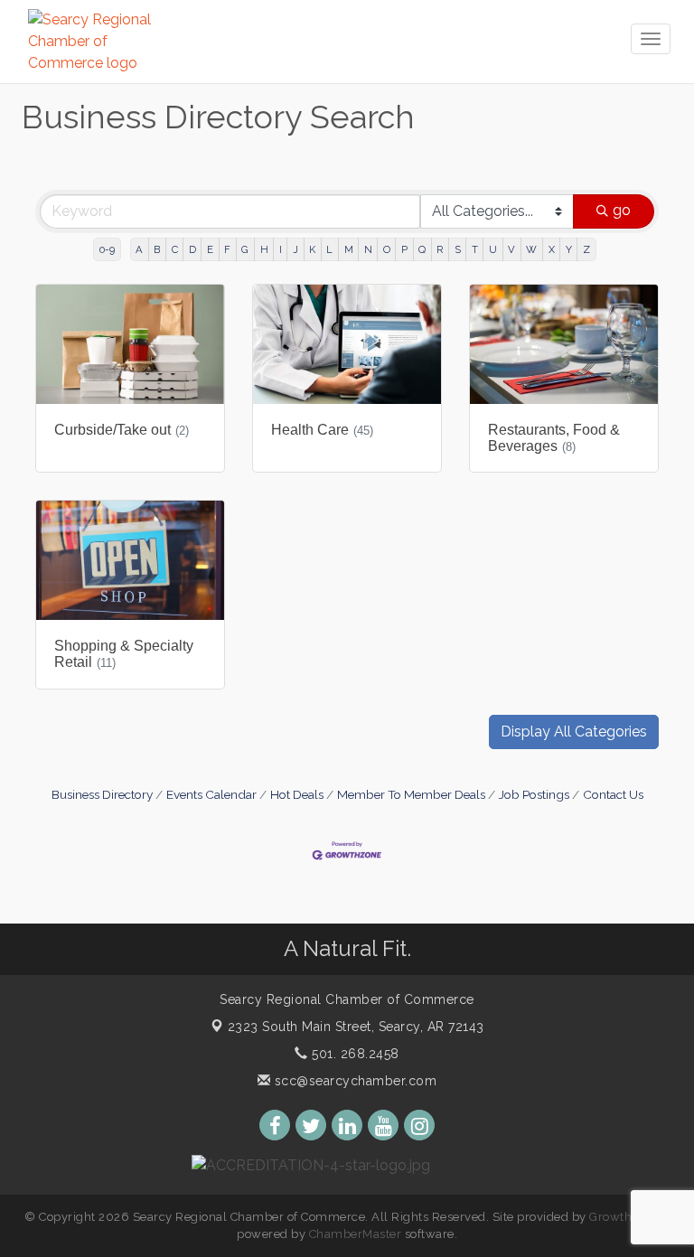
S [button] (458, 249)
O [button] (386, 249)
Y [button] (569, 249)
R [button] (439, 249)
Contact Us (613, 794)
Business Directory (102, 794)
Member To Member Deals (411, 794)
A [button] (139, 249)
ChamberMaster (355, 1234)
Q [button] (422, 249)
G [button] (245, 249)
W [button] (531, 249)
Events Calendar (211, 794)
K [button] (312, 249)
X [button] (552, 249)
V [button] (511, 249)
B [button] (157, 249)
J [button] (295, 249)
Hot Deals (297, 794)
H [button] (264, 249)
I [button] (280, 249)
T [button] (475, 249)
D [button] (192, 249)
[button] (574, 732)
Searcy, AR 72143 (356, 1026)
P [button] (404, 249)
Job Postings (534, 794)
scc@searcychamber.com (353, 1081)
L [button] (329, 249)
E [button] (210, 249)
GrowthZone (625, 1217)
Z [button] (586, 249)
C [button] (175, 249)
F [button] (227, 249)
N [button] (368, 249)
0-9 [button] (107, 249)
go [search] (622, 210)
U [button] (493, 249)
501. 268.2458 (353, 1053)
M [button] (348, 249)
